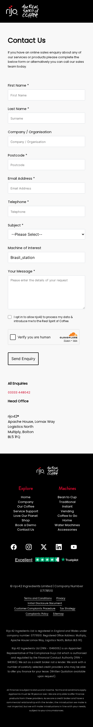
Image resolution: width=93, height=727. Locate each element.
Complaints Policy (37, 614)
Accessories (67, 529)
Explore (26, 488)
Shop (26, 520)
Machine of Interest (24, 248)
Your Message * (21, 271)
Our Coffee (25, 506)
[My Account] (73, 11)
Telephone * (18, 201)
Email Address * (21, 178)
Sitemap (58, 614)
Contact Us (25, 529)
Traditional (67, 502)
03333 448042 (19, 392)
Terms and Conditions (38, 598)
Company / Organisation (30, 132)
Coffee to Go (67, 515)
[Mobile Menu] (85, 11)
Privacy (60, 598)
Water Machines (67, 525)
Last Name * (18, 108)
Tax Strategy (67, 608)
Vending (67, 511)
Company (25, 502)
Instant (67, 506)
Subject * (15, 225)
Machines (67, 488)
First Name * (18, 85)
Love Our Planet (26, 515)
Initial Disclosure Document (45, 603)
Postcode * (17, 155)
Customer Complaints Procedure (34, 608)
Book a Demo (25, 525)
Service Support (25, 511)
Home (26, 497)
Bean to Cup (67, 497)
